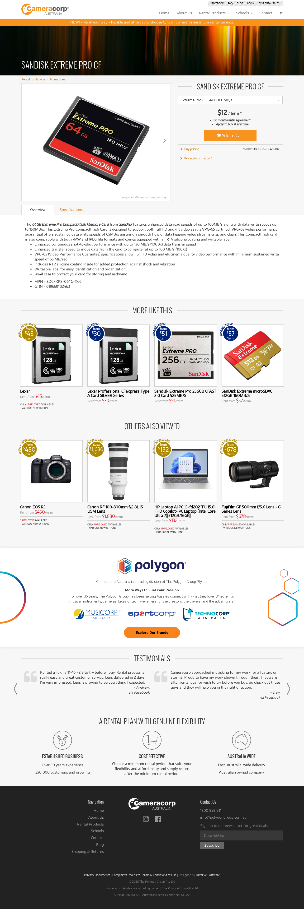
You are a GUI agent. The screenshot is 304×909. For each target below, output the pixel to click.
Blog (240, 3)
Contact (97, 837)
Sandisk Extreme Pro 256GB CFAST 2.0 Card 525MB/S (185, 393)
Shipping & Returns (87, 851)
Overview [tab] (38, 209)
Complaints (119, 875)
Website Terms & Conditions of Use (152, 875)
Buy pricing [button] (191, 149)
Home (99, 810)
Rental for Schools (33, 79)
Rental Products (90, 824)
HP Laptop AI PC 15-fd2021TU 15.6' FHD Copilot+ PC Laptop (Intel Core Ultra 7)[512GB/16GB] (185, 511)
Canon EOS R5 (33, 506)
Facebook (217, 3)
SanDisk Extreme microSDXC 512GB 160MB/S (247, 393)
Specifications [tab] (71, 209)
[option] (206, 100)
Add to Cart (232, 135)
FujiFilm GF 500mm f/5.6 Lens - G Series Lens (251, 509)
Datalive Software (208, 875)
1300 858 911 (210, 810)
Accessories (57, 79)
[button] (15, 689)
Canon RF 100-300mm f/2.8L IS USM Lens (115, 509)
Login (250, 3)
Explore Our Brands (152, 633)
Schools (97, 831)
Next (164, 140)
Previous (27, 140)
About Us (96, 817)
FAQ (230, 3)
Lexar (25, 391)
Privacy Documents (97, 875)
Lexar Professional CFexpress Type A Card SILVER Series (118, 393)
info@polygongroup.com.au (223, 817)
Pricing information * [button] (198, 158)
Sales (269, 3)
